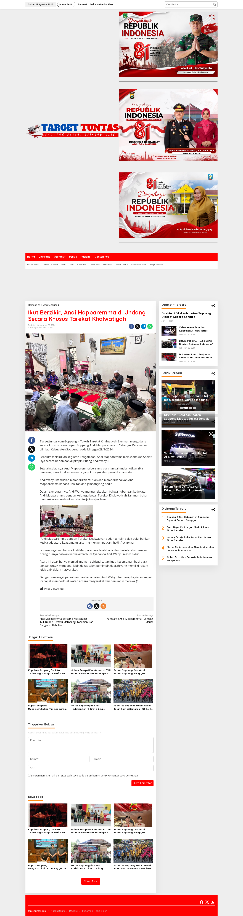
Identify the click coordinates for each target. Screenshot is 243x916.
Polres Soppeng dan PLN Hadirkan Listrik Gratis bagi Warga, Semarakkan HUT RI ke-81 (90, 707)
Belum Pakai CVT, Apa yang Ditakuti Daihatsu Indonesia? (196, 342)
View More (90, 881)
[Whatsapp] (150, 326)
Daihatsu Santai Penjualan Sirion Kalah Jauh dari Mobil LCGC (195, 356)
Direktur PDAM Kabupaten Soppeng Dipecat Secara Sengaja (186, 315)
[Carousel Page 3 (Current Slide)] (190, 408)
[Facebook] (90, 606)
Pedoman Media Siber (94, 910)
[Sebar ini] (131, 326)
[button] (215, 4)
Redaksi (73, 910)
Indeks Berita (58, 910)
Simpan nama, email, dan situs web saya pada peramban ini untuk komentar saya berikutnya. (84, 775)
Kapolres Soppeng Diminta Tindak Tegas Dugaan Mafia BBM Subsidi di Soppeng (47, 672)
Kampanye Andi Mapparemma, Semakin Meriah (130, 618)
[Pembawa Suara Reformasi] (72, 130)
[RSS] (103, 606)
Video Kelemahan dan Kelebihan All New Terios (193, 329)
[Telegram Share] (143, 326)
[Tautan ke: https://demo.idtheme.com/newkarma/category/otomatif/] (213, 305)
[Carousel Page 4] (194, 408)
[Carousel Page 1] (182, 408)
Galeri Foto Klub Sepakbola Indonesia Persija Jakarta (189, 559)
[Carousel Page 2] (186, 408)
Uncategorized (35, 327)
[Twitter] (96, 606)
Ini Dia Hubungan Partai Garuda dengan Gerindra (185, 397)
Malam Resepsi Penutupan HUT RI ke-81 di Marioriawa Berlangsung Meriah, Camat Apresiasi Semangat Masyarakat (91, 672)
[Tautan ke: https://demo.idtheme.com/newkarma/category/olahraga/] (213, 509)
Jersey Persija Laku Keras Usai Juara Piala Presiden (189, 539)
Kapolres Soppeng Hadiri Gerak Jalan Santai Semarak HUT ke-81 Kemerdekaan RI (132, 707)
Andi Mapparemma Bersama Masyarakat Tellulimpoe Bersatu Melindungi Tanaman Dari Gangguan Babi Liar (66, 620)
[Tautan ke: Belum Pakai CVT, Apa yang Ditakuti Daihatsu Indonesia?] (169, 343)
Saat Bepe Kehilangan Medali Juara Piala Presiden (188, 529)
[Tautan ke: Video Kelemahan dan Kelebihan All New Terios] (169, 330)
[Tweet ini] (137, 326)
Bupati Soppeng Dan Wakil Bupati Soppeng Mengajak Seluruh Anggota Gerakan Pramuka (129, 672)
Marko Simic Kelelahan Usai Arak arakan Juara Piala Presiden (191, 549)
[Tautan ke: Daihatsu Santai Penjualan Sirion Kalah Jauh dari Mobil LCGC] (169, 356)
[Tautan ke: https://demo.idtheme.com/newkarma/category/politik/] (213, 374)
